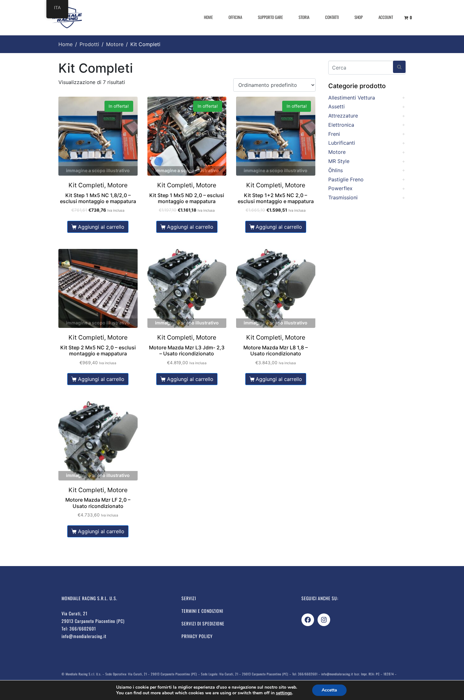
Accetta (329, 690)
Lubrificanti (341, 143)
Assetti (336, 106)
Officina (235, 17)
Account (385, 17)
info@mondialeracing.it (84, 636)
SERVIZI (188, 598)
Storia (304, 17)
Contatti (332, 17)
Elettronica (341, 125)
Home (208, 17)
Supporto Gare (270, 17)
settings (284, 693)
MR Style (338, 161)
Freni (334, 134)
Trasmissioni (343, 197)
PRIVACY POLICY (197, 636)
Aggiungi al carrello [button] (101, 227)
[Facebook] (307, 619)
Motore (337, 152)
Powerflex (340, 188)
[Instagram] (324, 619)
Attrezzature (343, 115)
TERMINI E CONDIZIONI (202, 610)
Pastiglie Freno (346, 179)
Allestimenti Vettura (351, 97)
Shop (358, 17)
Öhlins (335, 170)
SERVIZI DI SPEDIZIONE (202, 623)
